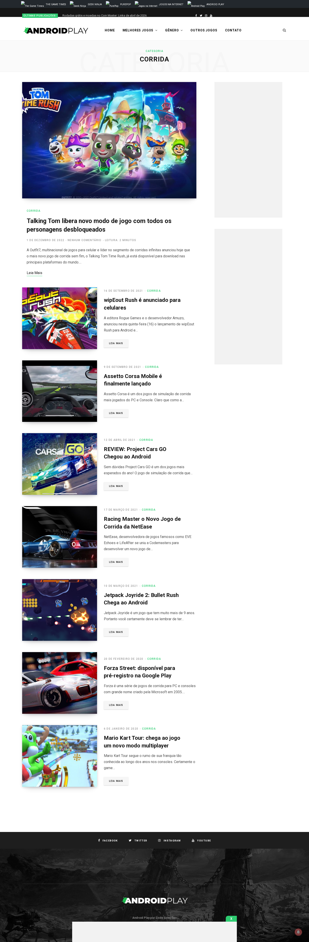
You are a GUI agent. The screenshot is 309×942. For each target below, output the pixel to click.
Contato (233, 30)
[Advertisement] (248, 150)
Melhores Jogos (138, 30)
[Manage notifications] (298, 932)
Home (110, 30)
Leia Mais (116, 343)
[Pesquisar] (284, 30)
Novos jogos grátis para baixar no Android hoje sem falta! (100, 15)
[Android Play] (56, 30)
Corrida (33, 210)
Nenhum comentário (84, 240)
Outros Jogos (203, 30)
